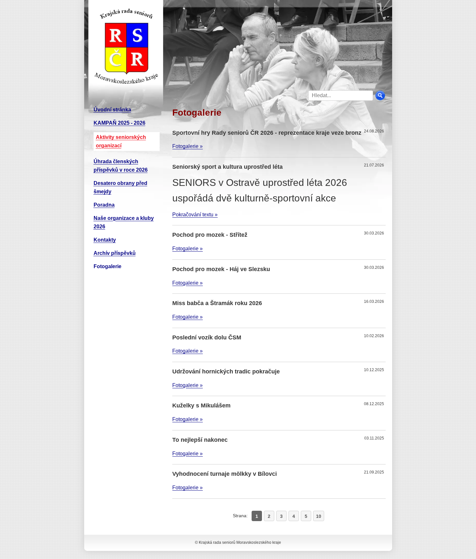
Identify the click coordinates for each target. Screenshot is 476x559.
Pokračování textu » (195, 214)
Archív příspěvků (115, 253)
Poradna (104, 205)
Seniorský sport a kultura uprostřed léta (227, 167)
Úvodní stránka (112, 109)
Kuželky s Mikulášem (201, 405)
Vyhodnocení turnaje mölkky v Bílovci (224, 474)
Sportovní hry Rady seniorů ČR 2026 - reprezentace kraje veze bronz (266, 133)
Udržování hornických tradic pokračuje (226, 371)
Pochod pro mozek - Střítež (209, 235)
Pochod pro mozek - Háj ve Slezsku (221, 269)
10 (318, 516)
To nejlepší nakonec (200, 440)
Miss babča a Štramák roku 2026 (217, 303)
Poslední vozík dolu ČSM (206, 337)
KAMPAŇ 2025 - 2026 (119, 123)
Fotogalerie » (187, 146)
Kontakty (105, 240)
